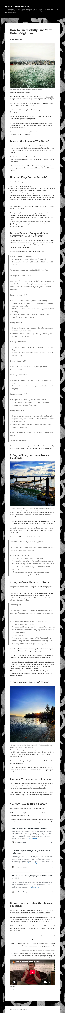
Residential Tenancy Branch (30, 521)
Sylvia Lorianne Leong (17, 6)
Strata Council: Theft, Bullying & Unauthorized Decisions (32, 913)
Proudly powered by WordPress (18, 1009)
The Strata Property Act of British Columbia (26, 598)
